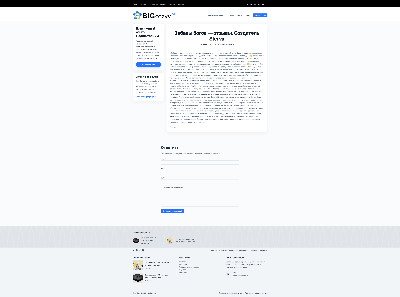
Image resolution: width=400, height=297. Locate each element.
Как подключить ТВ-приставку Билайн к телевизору (149, 240)
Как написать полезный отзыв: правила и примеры (186, 240)
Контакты (181, 4)
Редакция (172, 4)
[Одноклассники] (137, 250)
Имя (163, 159)
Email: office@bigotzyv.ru (146, 97)
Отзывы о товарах (235, 15)
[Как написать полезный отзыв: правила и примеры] (170, 240)
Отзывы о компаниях (216, 15)
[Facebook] (247, 4)
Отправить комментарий (172, 211)
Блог (248, 15)
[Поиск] (266, 4)
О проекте (144, 4)
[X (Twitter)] (251, 4)
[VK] (133, 250)
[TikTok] (140, 250)
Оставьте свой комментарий (172, 187)
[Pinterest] (259, 4)
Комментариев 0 (227, 44)
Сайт (163, 178)
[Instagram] (255, 4)
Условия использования (158, 4)
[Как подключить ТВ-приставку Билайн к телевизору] (136, 240)
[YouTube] (263, 4)
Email (163, 168)
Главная (135, 4)
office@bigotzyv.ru (240, 275)
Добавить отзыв (260, 15)
